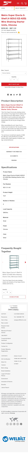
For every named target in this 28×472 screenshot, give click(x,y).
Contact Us (4, 346)
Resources (4, 317)
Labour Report (5, 387)
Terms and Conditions (20, 358)
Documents (14, 156)
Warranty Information (14, 151)
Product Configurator (7, 343)
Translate (14, 306)
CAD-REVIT (4, 335)
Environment (4, 378)
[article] (14, 277)
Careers (3, 365)
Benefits (3, 384)
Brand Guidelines (5, 370)
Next (25, 262)
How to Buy (4, 320)
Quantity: (14, 76)
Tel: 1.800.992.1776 (19, 317)
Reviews (14, 160)
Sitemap (16, 363)
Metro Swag (4, 368)
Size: (5, 70)
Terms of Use (17, 361)
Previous (2, 262)
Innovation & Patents (6, 381)
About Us (3, 362)
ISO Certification (5, 359)
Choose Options (14, 297)
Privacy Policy (18, 356)
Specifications (14, 147)
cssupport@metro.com (20, 320)
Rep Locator (4, 323)
